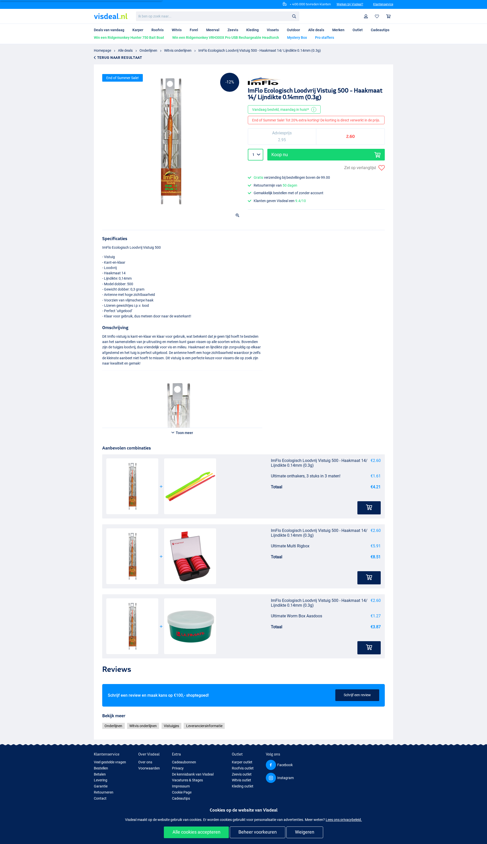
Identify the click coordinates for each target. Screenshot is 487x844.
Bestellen (101, 768)
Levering (100, 780)
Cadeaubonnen (184, 762)
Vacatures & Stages (187, 780)
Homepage (102, 50)
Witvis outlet (241, 780)
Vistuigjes (171, 726)
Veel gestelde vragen (110, 762)
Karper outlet (242, 762)
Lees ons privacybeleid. (344, 820)
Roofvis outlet (243, 768)
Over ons (145, 762)
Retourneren (103, 792)
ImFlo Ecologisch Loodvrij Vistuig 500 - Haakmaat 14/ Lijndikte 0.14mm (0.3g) (259, 50)
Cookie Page (182, 792)
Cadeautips (181, 798)
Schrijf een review (357, 695)
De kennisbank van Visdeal (193, 774)
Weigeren (304, 832)
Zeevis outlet (242, 774)
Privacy (178, 768)
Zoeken (294, 16)
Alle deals (125, 50)
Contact (100, 798)
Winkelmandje (388, 16)
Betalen (100, 774)
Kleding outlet (242, 786)
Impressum (181, 786)
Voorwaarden (149, 768)
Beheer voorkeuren (257, 832)
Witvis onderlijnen (178, 50)
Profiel (366, 16)
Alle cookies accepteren (196, 832)
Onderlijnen (148, 50)
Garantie (101, 786)
